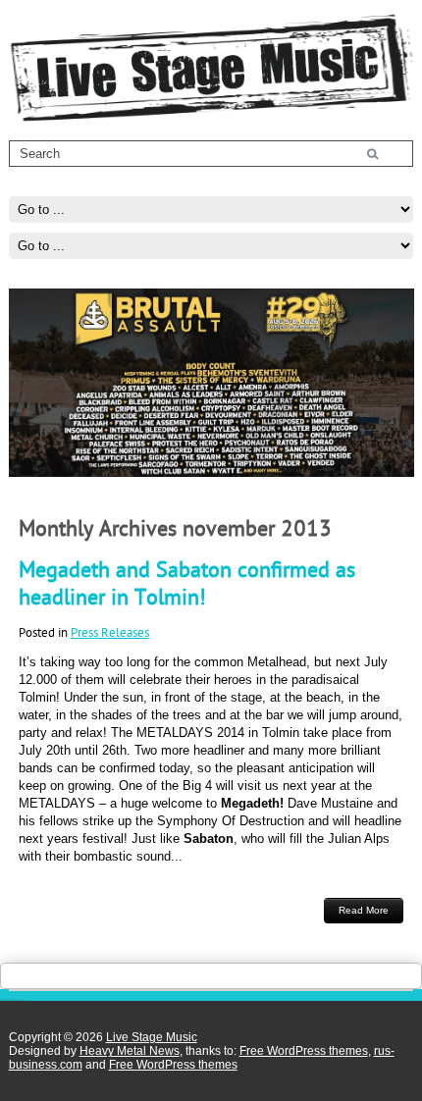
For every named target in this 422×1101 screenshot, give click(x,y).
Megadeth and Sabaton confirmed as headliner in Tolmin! (187, 582)
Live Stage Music (151, 1037)
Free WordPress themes (303, 1051)
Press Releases (110, 632)
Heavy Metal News (129, 1051)
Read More (364, 910)
